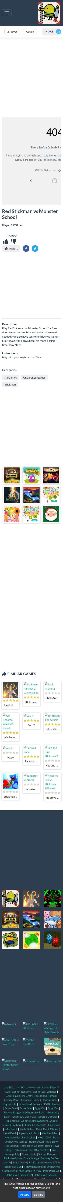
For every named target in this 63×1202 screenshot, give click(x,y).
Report (13, 248)
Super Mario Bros (29, 1133)
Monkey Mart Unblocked (20, 1137)
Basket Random (21, 1091)
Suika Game (20, 1162)
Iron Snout (54, 1124)
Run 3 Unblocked (39, 1149)
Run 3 (55, 1149)
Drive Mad (11, 1108)
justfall (17, 1166)
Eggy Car (40, 1108)
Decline (38, 1194)
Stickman (10, 384)
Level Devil (10, 1133)
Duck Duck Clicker (47, 1129)
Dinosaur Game (30, 1099)
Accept (24, 1194)
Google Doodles (48, 1116)
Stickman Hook (13, 1158)
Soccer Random (48, 1154)
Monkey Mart (50, 1133)
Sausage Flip (12, 1154)
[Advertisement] (31, 77)
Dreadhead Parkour (31, 1104)
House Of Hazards (35, 1124)
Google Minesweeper (34, 1120)
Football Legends (14, 1112)
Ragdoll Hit (10, 1104)
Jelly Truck (11, 1129)
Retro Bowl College (32, 1145)
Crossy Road (12, 1099)
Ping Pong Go (51, 1170)
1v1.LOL (9, 1087)
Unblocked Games (34, 377)
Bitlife (33, 1162)
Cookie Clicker (15, 1095)
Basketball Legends (45, 1091)
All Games (11, 377)
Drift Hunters (52, 1104)
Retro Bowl (36, 1141)
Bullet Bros (12, 1120)
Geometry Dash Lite (24, 1116)
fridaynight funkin (34, 1166)
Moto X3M (44, 1137)
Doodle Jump (50, 1099)
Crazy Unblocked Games (41, 1095)
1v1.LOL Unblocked (28, 1087)
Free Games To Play (29, 1170)
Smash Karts (29, 1154)
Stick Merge (32, 1158)
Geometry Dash (36, 1112)
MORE (49, 31)
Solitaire (17, 1124)
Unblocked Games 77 (19, 1174)
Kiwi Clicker (27, 1129)
